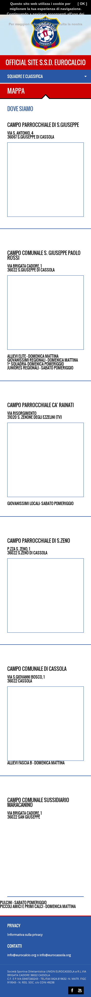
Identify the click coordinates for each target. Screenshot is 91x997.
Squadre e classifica (25, 76)
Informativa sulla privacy (25, 934)
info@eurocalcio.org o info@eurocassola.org (39, 955)
